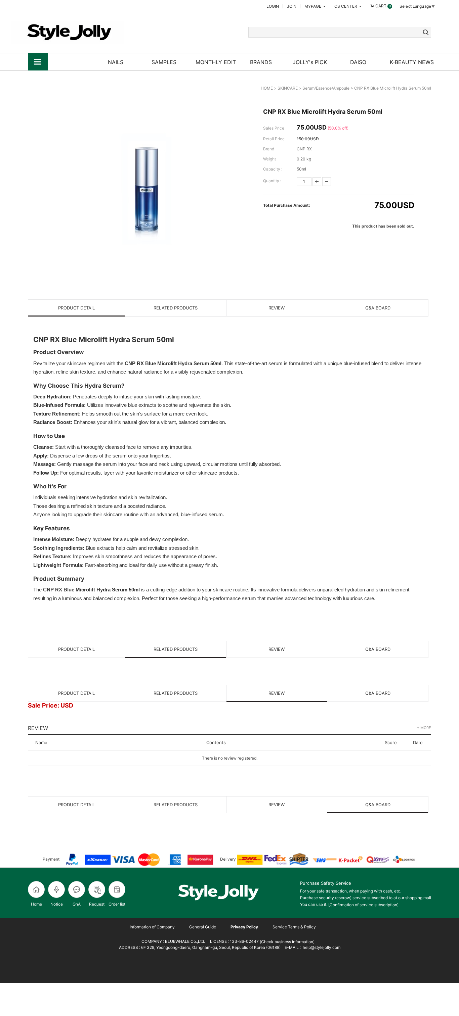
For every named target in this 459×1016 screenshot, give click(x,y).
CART (382, 5)
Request (97, 904)
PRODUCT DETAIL (76, 307)
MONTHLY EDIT (216, 62)
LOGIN (272, 6)
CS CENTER (346, 6)
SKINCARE (288, 88)
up (316, 181)
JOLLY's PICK (310, 62)
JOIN (291, 6)
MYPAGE (313, 6)
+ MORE (424, 727)
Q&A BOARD (377, 307)
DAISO (358, 62)
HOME (267, 88)
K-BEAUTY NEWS (412, 62)
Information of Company (152, 926)
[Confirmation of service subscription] (363, 904)
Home (36, 904)
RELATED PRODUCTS (176, 307)
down (326, 181)
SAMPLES (164, 62)
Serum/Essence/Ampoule (325, 88)
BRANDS (261, 62)
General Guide (202, 926)
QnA (77, 904)
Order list (117, 904)
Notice (56, 904)
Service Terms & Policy (294, 926)
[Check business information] (287, 941)
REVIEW (276, 307)
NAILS (115, 62)
